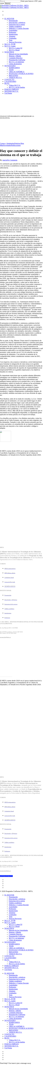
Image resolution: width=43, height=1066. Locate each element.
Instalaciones (13, 911)
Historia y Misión (15, 932)
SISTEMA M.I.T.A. (11, 968)
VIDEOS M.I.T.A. (15, 954)
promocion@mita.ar (5, 637)
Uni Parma (8, 970)
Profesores (12, 909)
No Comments (12, 160)
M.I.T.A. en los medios (17, 964)
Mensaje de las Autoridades (18, 930)
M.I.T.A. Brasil (14, 926)
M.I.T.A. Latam (9, 922)
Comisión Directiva (15, 934)
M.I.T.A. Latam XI (15, 924)
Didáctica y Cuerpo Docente (19, 905)
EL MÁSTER (9, 895)
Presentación (13, 897)
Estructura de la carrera (17, 901)
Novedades (7, 145)
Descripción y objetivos (17, 899)
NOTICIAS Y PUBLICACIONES (21, 950)
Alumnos (12, 913)
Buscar (7, 3)
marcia (5, 160)
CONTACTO (9, 956)
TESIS (11, 946)
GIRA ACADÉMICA (16, 948)
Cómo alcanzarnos (15, 940)
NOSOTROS (9, 928)
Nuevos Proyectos (15, 918)
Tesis (10, 917)
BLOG (6, 960)
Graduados (12, 915)
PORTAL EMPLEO (11, 966)
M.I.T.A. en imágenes (16, 938)
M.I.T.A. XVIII (9, 920)
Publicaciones (16, 145)
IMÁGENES (13, 952)
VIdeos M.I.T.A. (15, 962)
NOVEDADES (10, 942)
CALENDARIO (10, 1036)
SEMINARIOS (14, 944)
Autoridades (13, 907)
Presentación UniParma (17, 936)
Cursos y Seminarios (7, 143)
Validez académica (15, 903)
